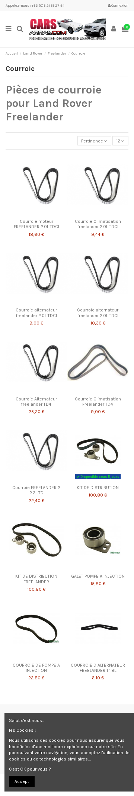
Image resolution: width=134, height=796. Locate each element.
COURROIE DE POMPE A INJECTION (36, 668)
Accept (22, 781)
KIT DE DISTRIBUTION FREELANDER (36, 579)
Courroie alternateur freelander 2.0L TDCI (36, 312)
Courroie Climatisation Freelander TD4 (98, 401)
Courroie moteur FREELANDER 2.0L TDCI (36, 224)
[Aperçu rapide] (45, 213)
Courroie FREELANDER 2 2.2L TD (36, 490)
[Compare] (36, 213)
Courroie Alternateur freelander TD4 (36, 401)
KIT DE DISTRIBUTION (98, 487)
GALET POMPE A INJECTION (98, 576)
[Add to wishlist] (27, 213)
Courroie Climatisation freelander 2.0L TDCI (98, 224)
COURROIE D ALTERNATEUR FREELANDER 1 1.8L (98, 668)
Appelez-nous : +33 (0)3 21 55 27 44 (35, 5)
